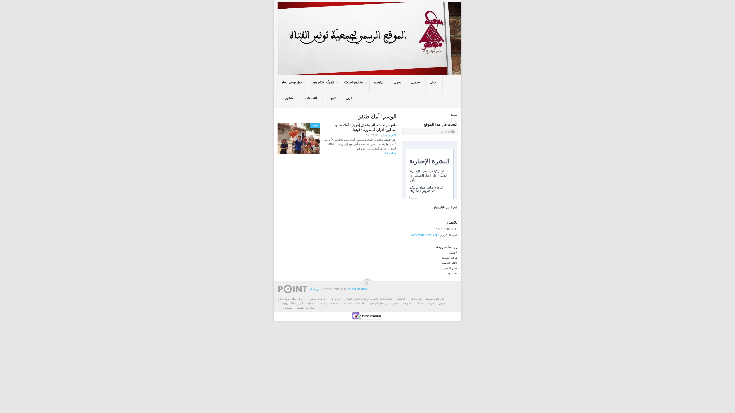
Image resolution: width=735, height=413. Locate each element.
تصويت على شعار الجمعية (384, 303)
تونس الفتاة (316, 289)
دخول (397, 82)
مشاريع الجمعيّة (354, 82)
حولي (433, 82)
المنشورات (288, 98)
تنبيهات (331, 98)
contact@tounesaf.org (424, 235)
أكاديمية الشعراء (317, 298)
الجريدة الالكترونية (293, 303)
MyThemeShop (358, 289)
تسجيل (415, 82)
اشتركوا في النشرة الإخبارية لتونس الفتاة (369, 298)
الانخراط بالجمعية (435, 298)
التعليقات (311, 98)
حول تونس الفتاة (292, 82)
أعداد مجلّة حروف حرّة (291, 298)
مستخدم (287, 307)
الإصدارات (415, 298)
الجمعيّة (453, 252)
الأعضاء (401, 298)
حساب (419, 303)
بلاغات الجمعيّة (449, 262)
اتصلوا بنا (452, 273)
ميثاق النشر (451, 268)
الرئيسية (379, 82)
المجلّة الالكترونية (323, 82)
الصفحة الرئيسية (330, 303)
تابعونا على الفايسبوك (445, 207)
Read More (391, 153)
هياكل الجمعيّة (449, 257)
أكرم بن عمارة (388, 135)
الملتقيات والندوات (354, 303)
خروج (349, 98)
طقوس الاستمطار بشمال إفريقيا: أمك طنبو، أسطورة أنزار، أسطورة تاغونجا (366, 127)
